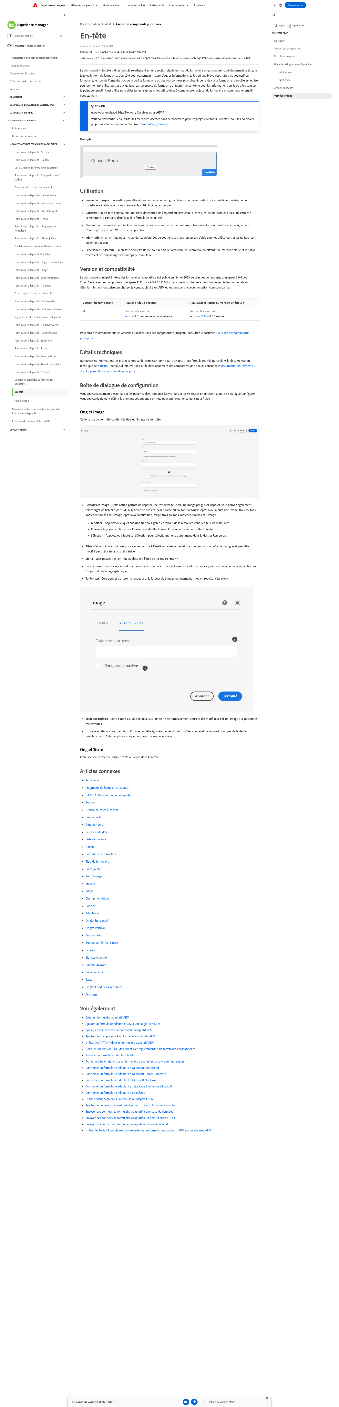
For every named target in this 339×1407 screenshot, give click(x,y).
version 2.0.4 (132, 316)
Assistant (91, 994)
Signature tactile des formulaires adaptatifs (38, 317)
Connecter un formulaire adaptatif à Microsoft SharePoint (122, 1068)
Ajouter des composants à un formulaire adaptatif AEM (120, 1036)
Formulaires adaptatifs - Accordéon (33, 152)
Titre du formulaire (97, 861)
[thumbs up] (186, 1402)
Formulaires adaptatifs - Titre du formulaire (38, 364)
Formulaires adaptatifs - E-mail (31, 219)
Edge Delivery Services (154, 124)
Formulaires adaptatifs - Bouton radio (35, 301)
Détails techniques (284, 56)
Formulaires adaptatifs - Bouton (32, 160)
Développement (18, 429)
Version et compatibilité (287, 48)
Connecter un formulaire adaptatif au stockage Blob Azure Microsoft (129, 1086)
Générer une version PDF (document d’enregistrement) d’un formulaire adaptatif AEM (140, 1049)
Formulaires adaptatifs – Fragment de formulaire (35, 228)
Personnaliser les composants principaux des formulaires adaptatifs (36, 411)
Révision (91, 950)
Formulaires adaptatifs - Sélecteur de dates (38, 203)
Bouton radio (94, 935)
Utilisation (279, 40)
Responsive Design (20, 65)
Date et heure (94, 824)
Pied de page (94, 876)
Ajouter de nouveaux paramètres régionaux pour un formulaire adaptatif (131, 1105)
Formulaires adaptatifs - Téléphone (33, 340)
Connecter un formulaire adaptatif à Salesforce (115, 1093)
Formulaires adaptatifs (23, 120)
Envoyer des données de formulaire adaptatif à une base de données (129, 1111)
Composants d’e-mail (21, 112)
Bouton (90, 802)
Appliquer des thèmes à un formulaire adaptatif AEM (119, 1030)
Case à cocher (94, 817)
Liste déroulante (96, 839)
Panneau (91, 906)
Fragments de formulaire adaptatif (107, 788)
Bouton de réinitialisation (102, 942)
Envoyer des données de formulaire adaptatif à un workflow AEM (127, 1124)
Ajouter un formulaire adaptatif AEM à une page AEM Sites (123, 1024)
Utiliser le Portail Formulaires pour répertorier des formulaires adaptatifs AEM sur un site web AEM (148, 1130)
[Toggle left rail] (65, 15)
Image (90, 891)
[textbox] (35, 35)
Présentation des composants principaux (34, 58)
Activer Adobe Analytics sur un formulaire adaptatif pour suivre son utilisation (135, 1061)
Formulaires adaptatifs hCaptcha (32, 254)
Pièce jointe (93, 869)
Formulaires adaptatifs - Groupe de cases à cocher (38, 177)
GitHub (102, 366)
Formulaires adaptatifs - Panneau (33, 285)
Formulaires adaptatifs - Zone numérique (37, 277)
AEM (108, 24)
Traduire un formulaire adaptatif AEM (109, 1055)
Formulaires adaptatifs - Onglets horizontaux (39, 262)
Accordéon (92, 780)
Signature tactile (96, 957)
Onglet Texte (284, 80)
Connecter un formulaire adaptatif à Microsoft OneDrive (121, 1080)
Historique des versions (24, 136)
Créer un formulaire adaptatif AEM (107, 1017)
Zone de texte (94, 972)
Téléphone (92, 913)
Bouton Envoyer (96, 965)
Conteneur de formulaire (101, 854)
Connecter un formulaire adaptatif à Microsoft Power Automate (126, 1074)
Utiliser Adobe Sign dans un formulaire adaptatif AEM (120, 1099)
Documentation (90, 24)
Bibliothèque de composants (25, 81)
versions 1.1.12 (198, 316)
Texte (89, 979)
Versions (14, 89)
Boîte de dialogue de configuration (293, 64)
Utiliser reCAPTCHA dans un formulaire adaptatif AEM (120, 1042)
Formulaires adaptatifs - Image (31, 270)
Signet (282, 25)
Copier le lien (298, 25)
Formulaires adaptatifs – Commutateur (36, 332)
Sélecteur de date (97, 832)
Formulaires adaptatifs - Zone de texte (35, 356)
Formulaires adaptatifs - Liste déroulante (36, 211)
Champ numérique (97, 898)
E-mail (90, 847)
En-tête (90, 884)
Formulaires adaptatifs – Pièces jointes (35, 238)
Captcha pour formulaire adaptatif (33, 293)
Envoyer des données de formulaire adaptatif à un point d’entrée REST (130, 1118)
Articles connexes (283, 88)
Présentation (19, 128)
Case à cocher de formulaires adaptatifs (36, 167)
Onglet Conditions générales (104, 987)
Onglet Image (284, 72)
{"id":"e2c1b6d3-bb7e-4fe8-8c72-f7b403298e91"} (120, 52)
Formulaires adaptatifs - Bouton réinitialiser (38, 309)
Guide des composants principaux (138, 24)
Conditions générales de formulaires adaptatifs (34, 382)
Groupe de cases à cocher (102, 810)
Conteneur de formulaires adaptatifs (34, 187)
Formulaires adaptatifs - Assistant (32, 372)
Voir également (283, 95)
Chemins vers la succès (22, 73)
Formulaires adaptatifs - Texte (31, 348)
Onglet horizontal (97, 920)
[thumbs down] (194, 1402)
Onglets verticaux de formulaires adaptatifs (38, 246)
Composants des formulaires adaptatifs (34, 144)
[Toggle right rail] (274, 15)
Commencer (16, 97)
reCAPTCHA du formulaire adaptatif (108, 795)
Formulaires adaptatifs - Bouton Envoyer (36, 325)
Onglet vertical (95, 928)
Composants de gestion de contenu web (32, 105)
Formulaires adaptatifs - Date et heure (35, 195)
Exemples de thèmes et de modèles (31, 421)
